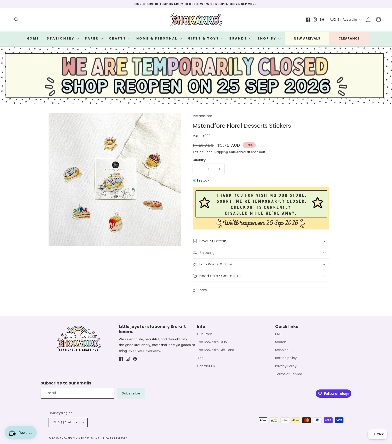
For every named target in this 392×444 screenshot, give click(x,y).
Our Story (204, 334)
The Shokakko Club (212, 342)
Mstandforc (202, 115)
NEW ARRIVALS (307, 38)
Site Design (86, 438)
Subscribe (131, 393)
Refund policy (286, 358)
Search (280, 342)
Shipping (221, 152)
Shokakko (67, 438)
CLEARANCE (349, 38)
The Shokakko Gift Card (215, 350)
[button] (16, 20)
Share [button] (202, 290)
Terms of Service (288, 374)
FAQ (278, 334)
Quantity (199, 160)
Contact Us (206, 366)
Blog (200, 358)
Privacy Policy (285, 366)
